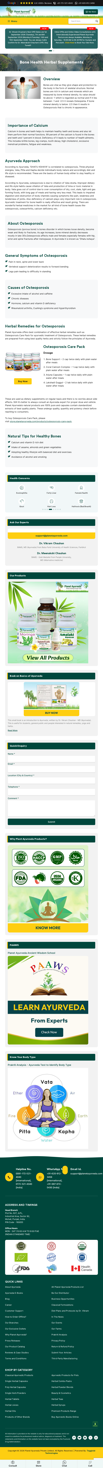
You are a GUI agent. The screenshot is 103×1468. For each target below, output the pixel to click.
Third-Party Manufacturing (64, 1358)
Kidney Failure (51, 507)
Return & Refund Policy (63, 1346)
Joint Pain (21, 507)
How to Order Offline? (15, 1317)
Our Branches (11, 1322)
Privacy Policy (58, 1340)
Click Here (69, 43)
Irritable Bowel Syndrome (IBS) (81, 493)
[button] (50, 50)
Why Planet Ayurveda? (16, 1334)
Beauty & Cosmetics (61, 1393)
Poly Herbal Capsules (15, 1387)
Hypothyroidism (21, 493)
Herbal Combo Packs (62, 1381)
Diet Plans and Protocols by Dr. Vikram (70, 1311)
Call (90, 1465)
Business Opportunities (63, 1299)
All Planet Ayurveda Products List (68, 1287)
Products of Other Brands (17, 1417)
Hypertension (51, 493)
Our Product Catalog (15, 1346)
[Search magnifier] (97, 21)
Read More (12, 730)
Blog (7, 1299)
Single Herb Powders (15, 1393)
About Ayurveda (12, 1287)
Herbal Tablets (12, 1399)
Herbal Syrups (58, 1405)
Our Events (57, 1322)
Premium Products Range (64, 1411)
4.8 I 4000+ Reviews (43, 3)
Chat (64, 1465)
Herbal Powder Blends (62, 1387)
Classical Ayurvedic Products (19, 1375)
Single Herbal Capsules (16, 1381)
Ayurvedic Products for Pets (65, 1375)
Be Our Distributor (60, 1293)
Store (38, 1465)
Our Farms (57, 1328)
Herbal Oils (10, 1411)
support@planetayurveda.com (52, 535)
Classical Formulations (62, 1305)
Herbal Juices (11, 1405)
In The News (58, 1317)
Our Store (92, 12)
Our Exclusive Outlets (15, 1328)
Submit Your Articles (61, 1352)
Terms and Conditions (15, 1358)
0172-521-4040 (24, 1184)
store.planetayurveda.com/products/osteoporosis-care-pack (41, 421)
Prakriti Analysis (59, 1334)
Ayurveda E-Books (14, 1293)
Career (8, 1305)
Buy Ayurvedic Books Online (65, 1417)
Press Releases (12, 1340)
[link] (28, 39)
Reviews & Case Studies (17, 1352)
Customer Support (14, 1311)
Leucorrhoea (81, 507)
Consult (13, 1465)
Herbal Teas (57, 1399)
